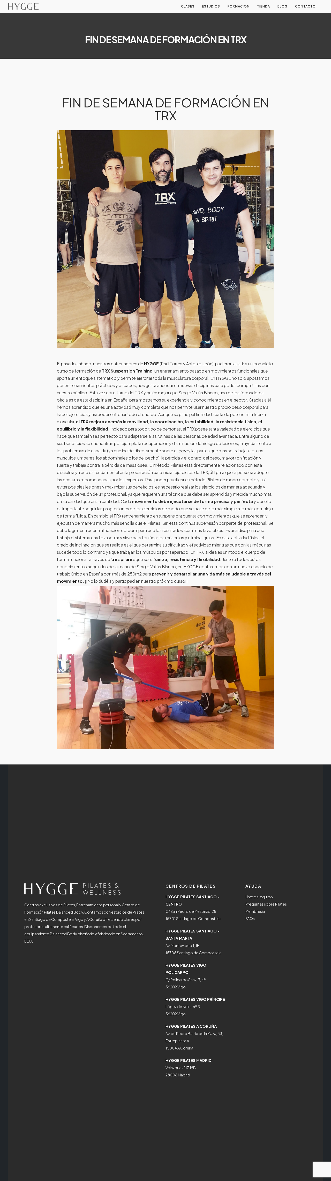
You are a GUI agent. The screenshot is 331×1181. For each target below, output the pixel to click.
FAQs (250, 918)
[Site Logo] (23, 6)
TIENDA (263, 6)
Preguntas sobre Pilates (266, 904)
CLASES (187, 6)
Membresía (255, 911)
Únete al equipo (259, 896)
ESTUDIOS (211, 6)
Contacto (305, 6)
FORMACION (239, 6)
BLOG (282, 6)
